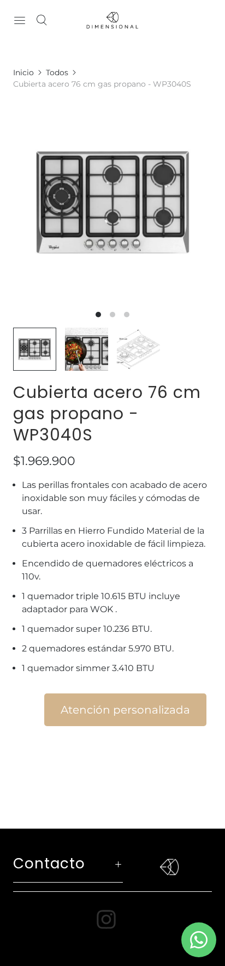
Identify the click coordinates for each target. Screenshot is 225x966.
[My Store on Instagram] (113, 919)
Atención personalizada (125, 709)
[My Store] (112, 20)
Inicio (23, 72)
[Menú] (20, 20)
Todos (57, 72)
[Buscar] (41, 20)
